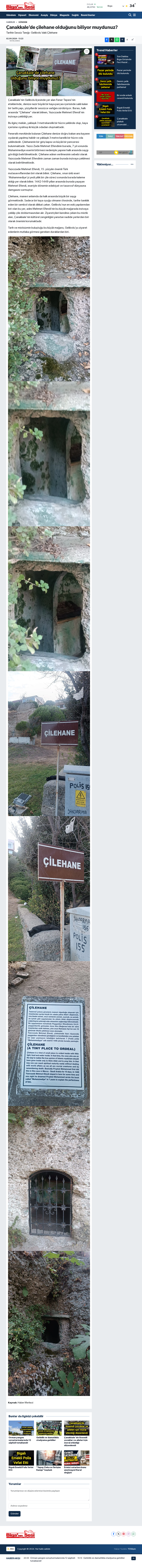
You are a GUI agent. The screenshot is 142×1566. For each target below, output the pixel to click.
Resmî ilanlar (88, 15)
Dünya (53, 15)
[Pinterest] (123, 1534)
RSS (12, 1549)
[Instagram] (128, 1534)
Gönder (15, 1514)
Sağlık (75, 15)
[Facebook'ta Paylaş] (107, 40)
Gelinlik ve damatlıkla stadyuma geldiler (104, 1558)
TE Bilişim (132, 1549)
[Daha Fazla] (122, 40)
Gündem (11, 15)
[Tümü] (132, 164)
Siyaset (22, 15)
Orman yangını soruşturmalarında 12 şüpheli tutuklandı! (20, 1440)
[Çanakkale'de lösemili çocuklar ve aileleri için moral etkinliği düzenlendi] (76, 1428)
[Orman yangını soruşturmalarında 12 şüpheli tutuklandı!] (21, 1428)
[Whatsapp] (133, 1534)
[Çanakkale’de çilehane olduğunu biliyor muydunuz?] (49, 71)
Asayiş (44, 15)
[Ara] (130, 15)
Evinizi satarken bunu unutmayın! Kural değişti (75, 1470)
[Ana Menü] (134, 15)
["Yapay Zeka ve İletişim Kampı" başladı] (49, 1458)
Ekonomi (33, 15)
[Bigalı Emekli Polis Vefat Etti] (21, 1458)
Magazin (64, 15)
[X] (118, 1534)
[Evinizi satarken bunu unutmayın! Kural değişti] (76, 1458)
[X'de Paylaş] (111, 40)
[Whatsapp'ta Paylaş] (117, 40)
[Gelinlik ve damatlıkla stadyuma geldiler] (49, 1428)
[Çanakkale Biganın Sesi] (20, 6)
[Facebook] (113, 1534)
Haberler (10, 22)
